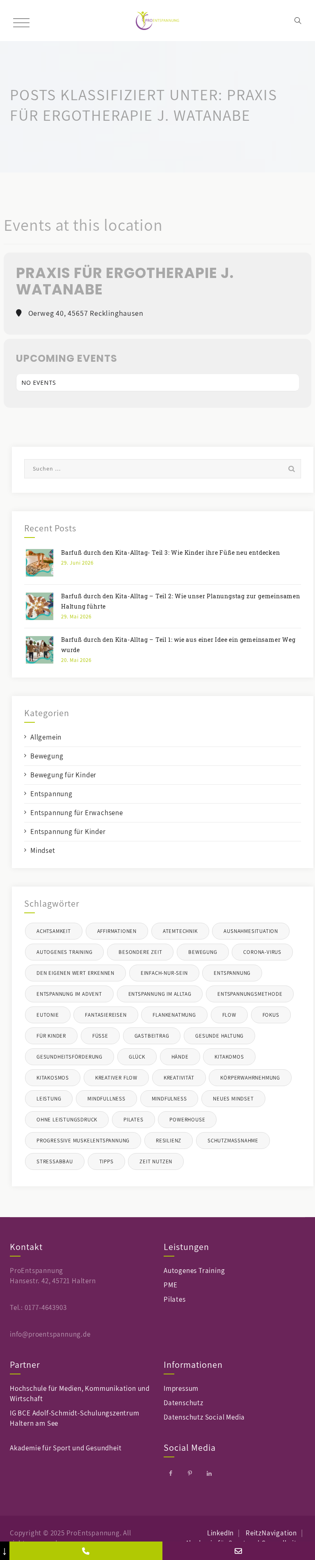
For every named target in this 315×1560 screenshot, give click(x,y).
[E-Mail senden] (238, 1551)
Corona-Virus (262, 952)
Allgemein (46, 737)
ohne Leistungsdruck (67, 1119)
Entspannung (51, 793)
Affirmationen (117, 931)
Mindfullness (106, 1098)
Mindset (42, 850)
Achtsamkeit (54, 931)
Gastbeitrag (152, 1035)
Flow (229, 1014)
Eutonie (48, 1014)
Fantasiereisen (105, 1014)
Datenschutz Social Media (204, 1417)
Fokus (270, 1014)
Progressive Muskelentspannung (83, 1140)
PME (170, 1284)
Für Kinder (51, 1035)
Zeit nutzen (155, 1161)
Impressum (181, 1388)
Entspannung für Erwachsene (76, 812)
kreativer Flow (116, 1077)
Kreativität (179, 1077)
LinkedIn (220, 1532)
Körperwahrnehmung (250, 1077)
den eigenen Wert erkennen (75, 973)
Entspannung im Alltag (160, 993)
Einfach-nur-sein (164, 973)
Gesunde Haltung (219, 1035)
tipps (106, 1161)
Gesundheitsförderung (70, 1056)
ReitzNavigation (271, 1532)
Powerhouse (187, 1119)
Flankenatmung (174, 1014)
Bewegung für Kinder (63, 774)
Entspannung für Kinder (68, 831)
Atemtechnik (180, 931)
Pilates (133, 1119)
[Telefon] (85, 1551)
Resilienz (168, 1140)
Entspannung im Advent (69, 993)
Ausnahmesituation (251, 931)
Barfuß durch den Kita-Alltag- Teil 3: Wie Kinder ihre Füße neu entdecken (170, 552)
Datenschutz (183, 1402)
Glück (137, 1056)
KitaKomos (229, 1056)
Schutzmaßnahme (233, 1140)
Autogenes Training (64, 952)
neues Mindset (233, 1098)
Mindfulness (169, 1098)
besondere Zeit (140, 952)
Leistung (49, 1098)
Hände (180, 1056)
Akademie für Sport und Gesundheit (65, 1447)
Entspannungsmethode (249, 993)
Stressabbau (55, 1161)
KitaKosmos (53, 1077)
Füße (100, 1035)
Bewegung (46, 755)
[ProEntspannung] (158, 20)
